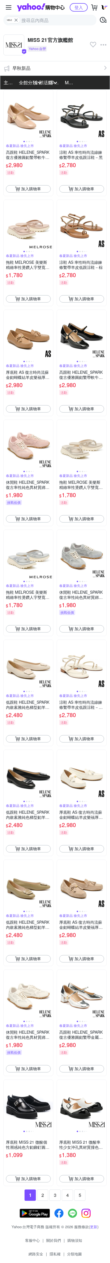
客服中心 (32, 1240)
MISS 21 (71, 82)
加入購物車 (31, 188)
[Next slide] (49, 114)
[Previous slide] (7, 114)
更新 (93, 1226)
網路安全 (35, 1253)
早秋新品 (21, 68)
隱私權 (55, 1253)
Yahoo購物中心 (41, 7)
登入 (78, 7)
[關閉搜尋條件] (16, 20)
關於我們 (53, 1240)
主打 (8, 82)
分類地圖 (74, 1253)
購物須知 (74, 1240)
